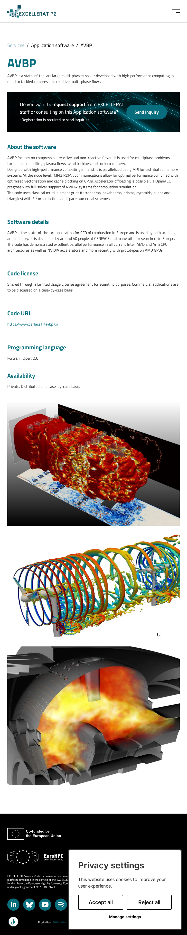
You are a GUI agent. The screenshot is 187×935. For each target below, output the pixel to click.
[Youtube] (45, 905)
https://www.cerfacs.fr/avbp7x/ (33, 324)
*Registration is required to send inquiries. (55, 119)
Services (15, 45)
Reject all (149, 902)
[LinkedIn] (13, 905)
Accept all (101, 902)
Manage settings (125, 917)
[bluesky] (29, 905)
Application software (52, 45)
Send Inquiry (147, 112)
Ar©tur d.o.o (59, 922)
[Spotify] (61, 905)
